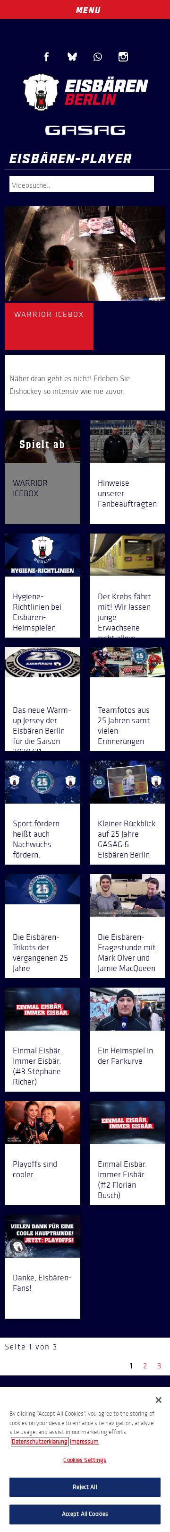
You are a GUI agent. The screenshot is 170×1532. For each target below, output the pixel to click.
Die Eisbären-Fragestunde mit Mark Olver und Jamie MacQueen (127, 952)
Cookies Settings (84, 1460)
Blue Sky (72, 56)
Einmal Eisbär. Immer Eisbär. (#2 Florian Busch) (122, 1179)
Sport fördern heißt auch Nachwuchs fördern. (36, 839)
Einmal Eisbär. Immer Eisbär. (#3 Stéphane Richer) (37, 1066)
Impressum (84, 1441)
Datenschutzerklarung (40, 1441)
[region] (85, 1459)
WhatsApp (97, 56)
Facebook (46, 56)
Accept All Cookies (85, 1514)
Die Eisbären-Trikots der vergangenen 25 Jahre (40, 952)
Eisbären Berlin (85, 92)
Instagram (123, 56)
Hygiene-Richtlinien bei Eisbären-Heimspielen (37, 612)
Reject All (85, 1487)
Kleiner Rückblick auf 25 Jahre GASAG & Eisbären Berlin (126, 839)
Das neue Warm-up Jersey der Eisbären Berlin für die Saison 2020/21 (42, 731)
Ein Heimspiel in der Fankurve (125, 1055)
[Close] (158, 1400)
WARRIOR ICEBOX (30, 488)
